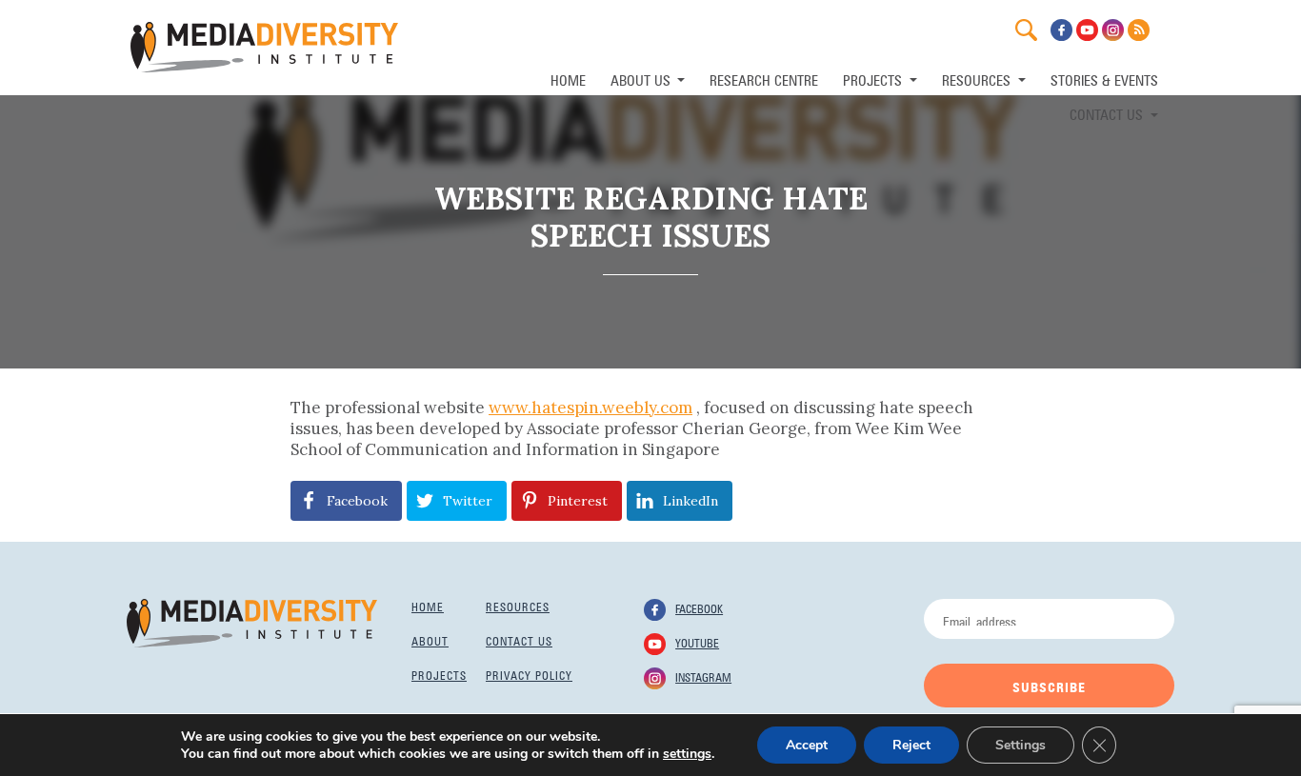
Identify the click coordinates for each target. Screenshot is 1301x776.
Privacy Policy (529, 674)
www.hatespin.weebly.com (590, 407)
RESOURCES (978, 78)
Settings (1020, 745)
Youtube (697, 642)
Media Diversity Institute (264, 47)
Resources (518, 605)
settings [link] (687, 754)
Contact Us (1108, 112)
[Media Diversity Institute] (252, 621)
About (430, 640)
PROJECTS (874, 78)
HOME (568, 78)
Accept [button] (807, 745)
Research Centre (764, 78)
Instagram (703, 676)
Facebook (699, 607)
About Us (642, 78)
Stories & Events (1104, 78)
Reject (911, 745)
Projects (439, 674)
